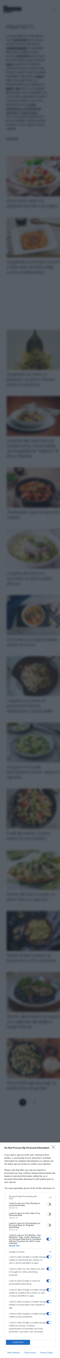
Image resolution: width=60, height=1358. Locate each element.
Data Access (30, 1352)
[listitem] (30, 1197)
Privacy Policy (46, 1352)
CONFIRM (18, 1342)
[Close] (54, 1148)
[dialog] (30, 1250)
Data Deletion (13, 1352)
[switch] (48, 1204)
